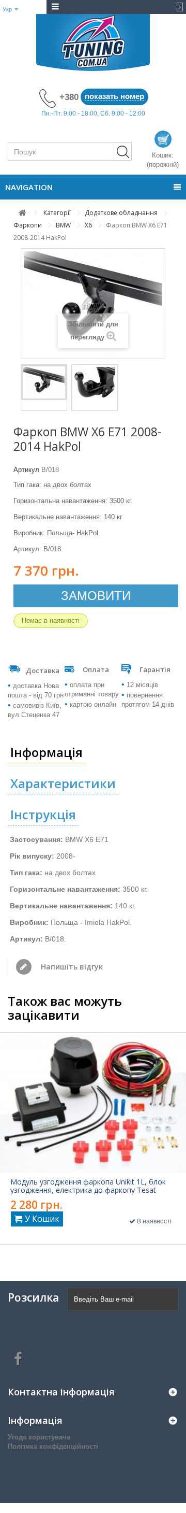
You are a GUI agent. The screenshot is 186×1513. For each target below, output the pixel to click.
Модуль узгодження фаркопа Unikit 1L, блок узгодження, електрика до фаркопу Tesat (88, 1186)
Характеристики (63, 783)
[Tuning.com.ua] (93, 42)
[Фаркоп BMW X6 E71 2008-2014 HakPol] (44, 382)
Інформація (46, 752)
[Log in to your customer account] (176, 7)
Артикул (26, 470)
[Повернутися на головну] (22, 212)
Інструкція (43, 814)
